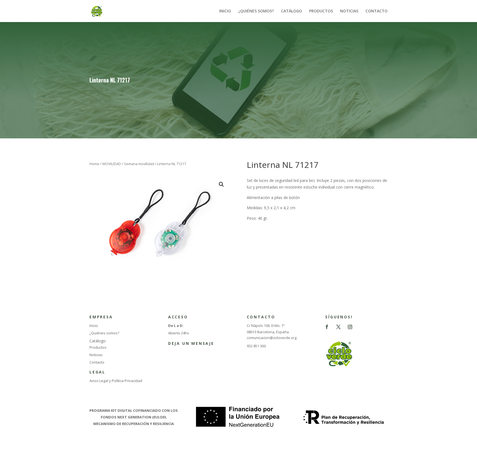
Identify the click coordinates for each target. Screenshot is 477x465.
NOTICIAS (349, 11)
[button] (221, 184)
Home (94, 163)
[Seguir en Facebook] (326, 326)
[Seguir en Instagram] (350, 326)
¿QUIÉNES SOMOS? (256, 11)
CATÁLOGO (291, 11)
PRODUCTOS (321, 11)
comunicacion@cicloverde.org (271, 337)
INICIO (225, 11)
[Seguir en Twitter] (338, 326)
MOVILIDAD (111, 163)
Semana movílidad (139, 163)
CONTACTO (376, 11)
